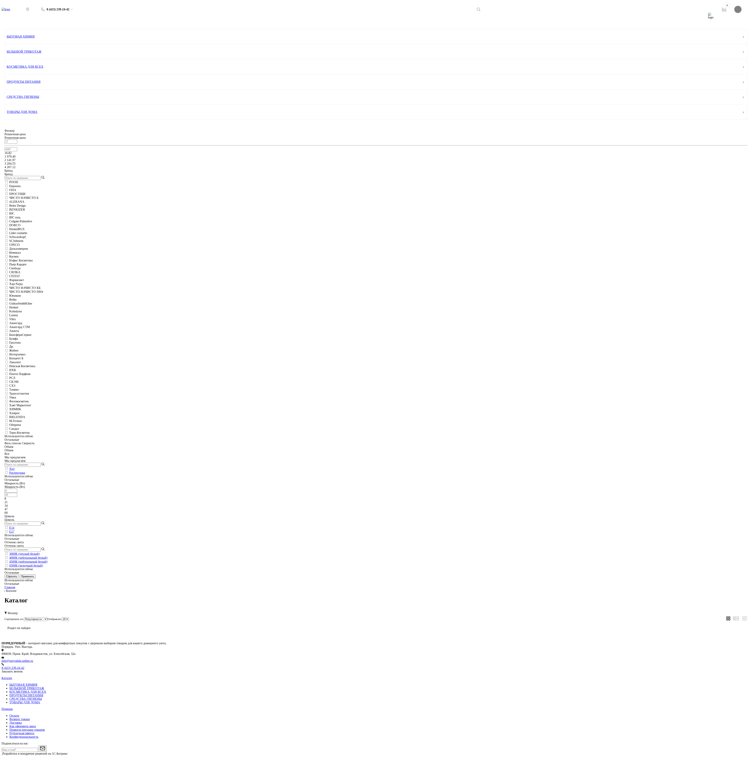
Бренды (249, 23)
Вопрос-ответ (677, 23)
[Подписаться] (43, 748)
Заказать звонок (12, 671)
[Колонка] (744, 619)
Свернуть (28, 443)
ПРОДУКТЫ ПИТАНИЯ (24, 81)
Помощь (387, 23)
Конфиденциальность (23, 736)
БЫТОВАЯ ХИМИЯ (21, 36)
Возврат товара (19, 719)
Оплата (14, 715)
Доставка (15, 722)
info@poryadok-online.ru (17, 660)
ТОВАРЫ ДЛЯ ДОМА (22, 112)
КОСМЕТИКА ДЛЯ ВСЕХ (25, 66)
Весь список (13, 443)
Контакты (533, 23)
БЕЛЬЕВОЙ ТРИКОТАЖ (24, 51)
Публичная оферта (21, 733)
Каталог (23, 23)
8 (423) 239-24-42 (13, 668)
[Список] (736, 619)
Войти (746, 9)
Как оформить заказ (22, 726)
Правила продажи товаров (27, 729)
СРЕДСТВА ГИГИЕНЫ (23, 96)
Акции (112, 23)
